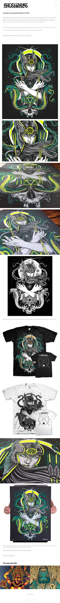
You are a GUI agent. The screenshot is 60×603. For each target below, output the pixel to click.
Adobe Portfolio (32, 600)
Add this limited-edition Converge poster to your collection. (17, 550)
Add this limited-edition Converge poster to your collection (17, 35)
